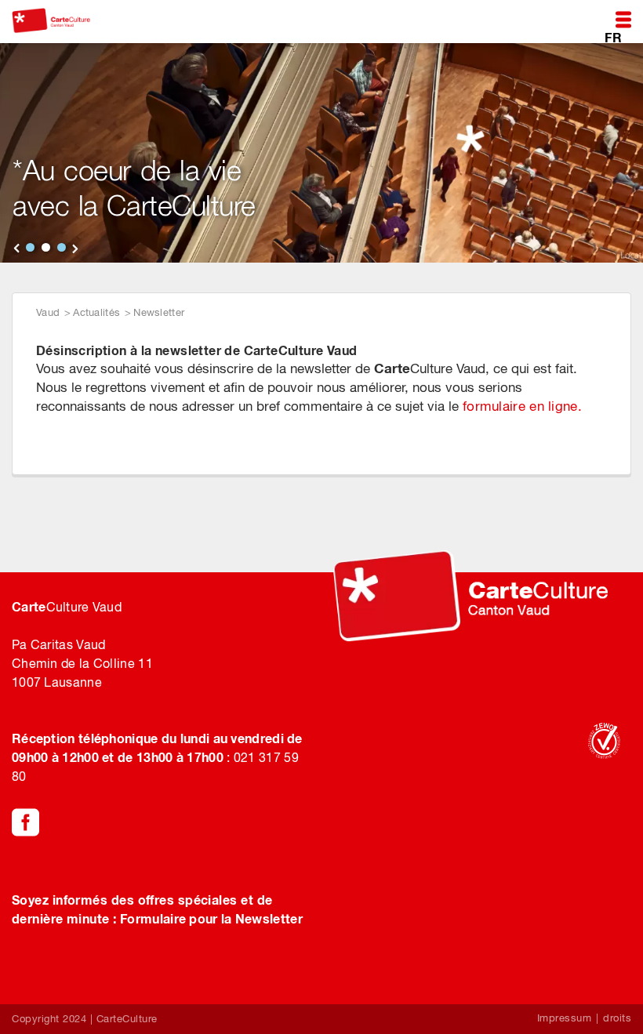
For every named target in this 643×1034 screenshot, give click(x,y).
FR (613, 36)
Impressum (564, 1018)
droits (617, 1018)
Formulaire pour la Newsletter (211, 918)
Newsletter (158, 312)
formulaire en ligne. (522, 406)
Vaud (48, 312)
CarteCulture (127, 1019)
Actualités (96, 312)
